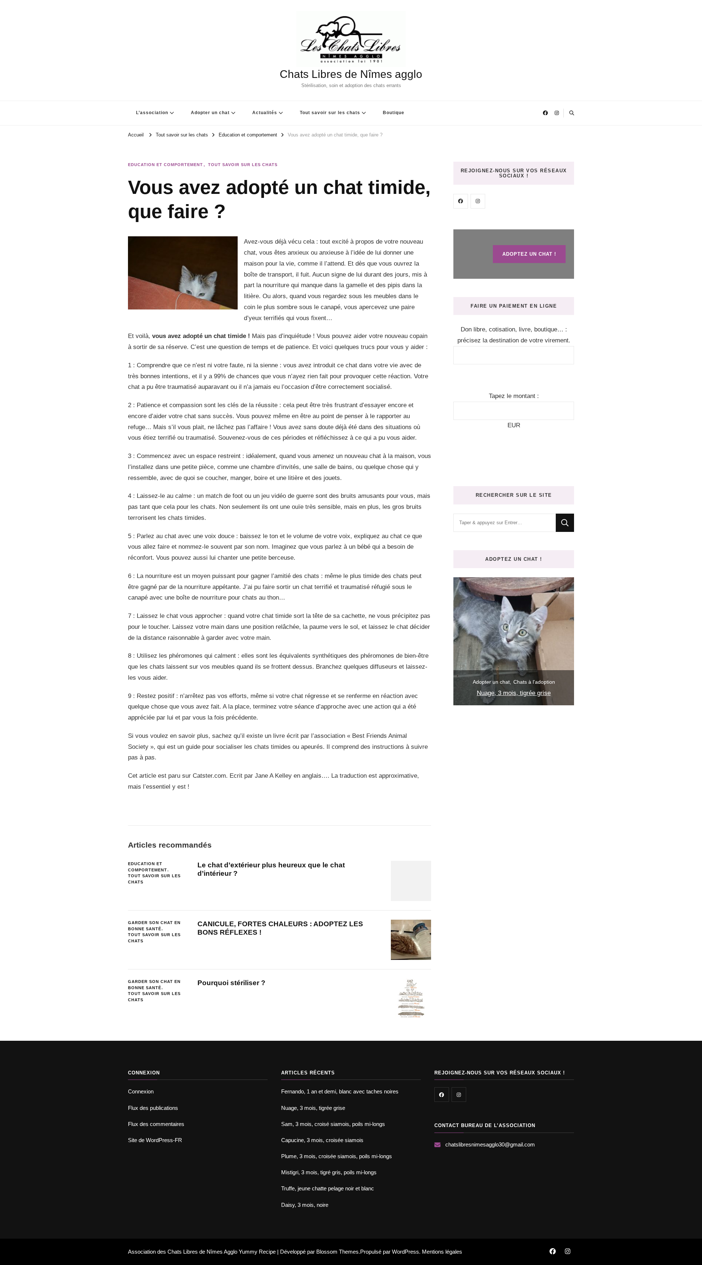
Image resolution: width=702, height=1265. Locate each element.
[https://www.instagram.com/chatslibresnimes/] (478, 201)
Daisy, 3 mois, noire (304, 1205)
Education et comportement (165, 164)
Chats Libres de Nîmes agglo (351, 74)
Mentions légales (442, 1252)
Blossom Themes (337, 1252)
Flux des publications (153, 1108)
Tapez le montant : (514, 396)
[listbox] (513, 641)
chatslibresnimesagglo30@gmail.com (490, 1144)
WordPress (405, 1252)
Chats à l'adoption (534, 682)
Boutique (393, 112)
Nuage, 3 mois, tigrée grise (514, 693)
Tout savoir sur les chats (330, 112)
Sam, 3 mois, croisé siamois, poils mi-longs (333, 1124)
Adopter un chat (210, 112)
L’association (152, 112)
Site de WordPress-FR (155, 1140)
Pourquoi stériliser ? (231, 983)
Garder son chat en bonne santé (154, 925)
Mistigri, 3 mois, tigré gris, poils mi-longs (329, 1172)
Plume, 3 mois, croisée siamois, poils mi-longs (336, 1156)
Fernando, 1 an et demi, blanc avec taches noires (340, 1091)
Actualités (264, 112)
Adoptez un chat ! (529, 254)
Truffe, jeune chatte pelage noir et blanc (327, 1188)
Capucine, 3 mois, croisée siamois (322, 1140)
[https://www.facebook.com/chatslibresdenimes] (460, 201)
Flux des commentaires (156, 1124)
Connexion (141, 1091)
